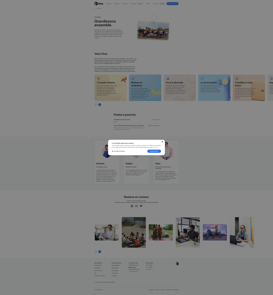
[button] (118, 151)
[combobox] (162, 141)
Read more (156, 147)
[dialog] (136, 147)
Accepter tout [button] (154, 151)
